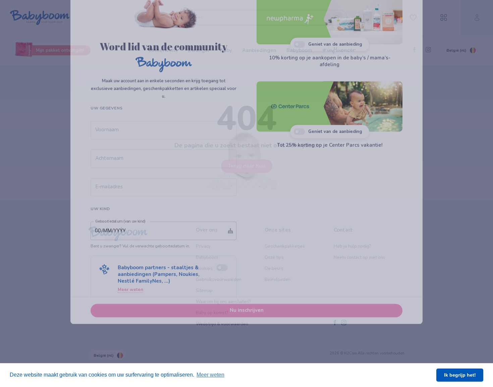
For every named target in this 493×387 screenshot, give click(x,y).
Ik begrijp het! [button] (460, 375)
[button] (163, 323)
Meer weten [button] (210, 375)
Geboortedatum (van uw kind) (120, 265)
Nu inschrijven (247, 354)
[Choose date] (230, 275)
